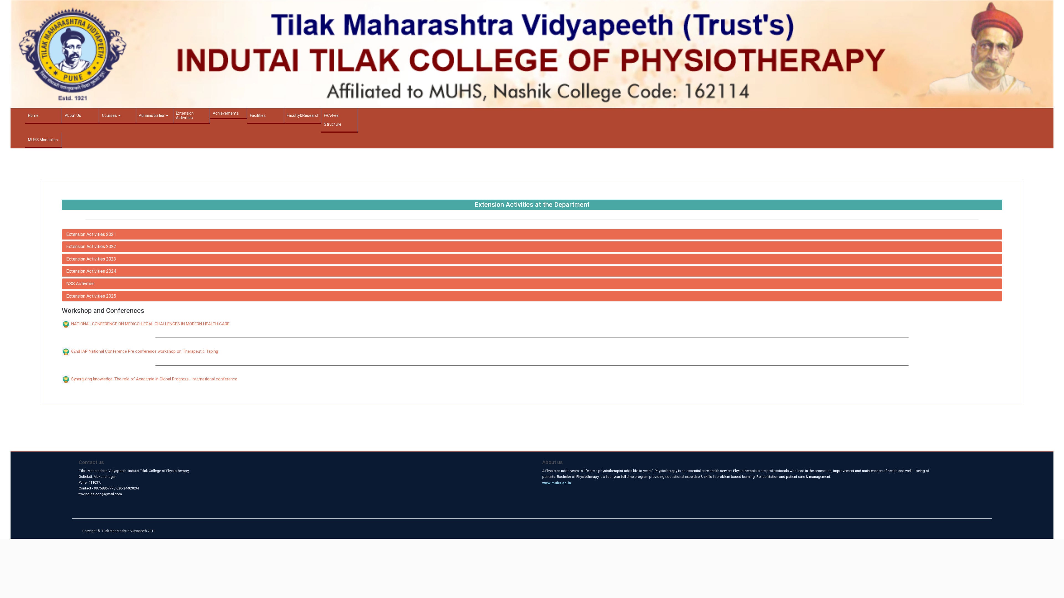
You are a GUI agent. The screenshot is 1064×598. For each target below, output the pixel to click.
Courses (110, 115)
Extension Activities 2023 (91, 259)
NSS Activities (80, 283)
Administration (152, 115)
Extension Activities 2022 (91, 246)
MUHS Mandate (42, 140)
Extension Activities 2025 (91, 296)
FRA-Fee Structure (332, 120)
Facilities (258, 115)
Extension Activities (185, 115)
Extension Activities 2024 (91, 271)
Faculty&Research (303, 115)
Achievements (226, 113)
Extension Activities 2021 (91, 234)
